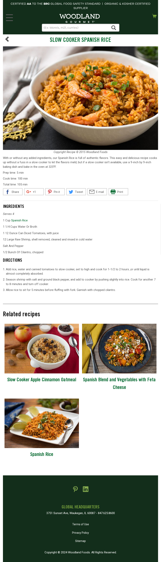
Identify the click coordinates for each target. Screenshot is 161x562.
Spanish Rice (19, 220)
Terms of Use (80, 524)
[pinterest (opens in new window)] (75, 490)
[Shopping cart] (154, 15)
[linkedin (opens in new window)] (86, 490)
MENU (9, 17)
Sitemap (80, 541)
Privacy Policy (80, 532)
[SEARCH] (113, 28)
